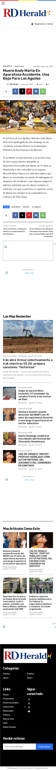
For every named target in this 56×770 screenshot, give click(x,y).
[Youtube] (29, 712)
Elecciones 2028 (10, 356)
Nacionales (19, 66)
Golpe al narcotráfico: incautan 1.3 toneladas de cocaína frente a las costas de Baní (34, 395)
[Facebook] (15, 91)
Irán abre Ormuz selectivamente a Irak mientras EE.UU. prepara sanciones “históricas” (28, 363)
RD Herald (14, 84)
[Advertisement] (28, 46)
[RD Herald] (5, 84)
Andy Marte (15, 207)
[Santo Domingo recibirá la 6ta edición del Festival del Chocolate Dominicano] (9, 438)
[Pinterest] (29, 91)
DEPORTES (7, 66)
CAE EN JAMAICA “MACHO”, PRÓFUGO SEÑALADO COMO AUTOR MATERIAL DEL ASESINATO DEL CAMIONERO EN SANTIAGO (34, 460)
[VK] (36, 91)
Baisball (26, 207)
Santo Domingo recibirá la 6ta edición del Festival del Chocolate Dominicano (34, 438)
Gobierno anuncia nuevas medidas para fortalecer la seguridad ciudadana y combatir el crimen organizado (40, 602)
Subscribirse (44, 746)
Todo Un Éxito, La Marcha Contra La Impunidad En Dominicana (14, 231)
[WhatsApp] (43, 91)
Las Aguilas (36, 207)
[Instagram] (29, 704)
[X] (22, 91)
